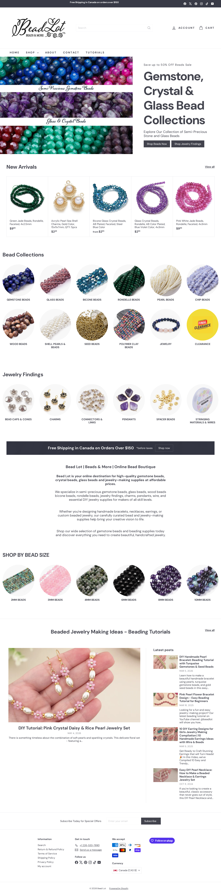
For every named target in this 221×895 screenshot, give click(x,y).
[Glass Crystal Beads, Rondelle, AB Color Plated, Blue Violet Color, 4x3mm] (152, 206)
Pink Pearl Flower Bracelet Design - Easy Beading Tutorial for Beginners (196, 698)
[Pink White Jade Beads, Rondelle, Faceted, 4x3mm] (194, 205)
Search (42, 845)
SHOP (31, 52)
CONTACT (71, 52)
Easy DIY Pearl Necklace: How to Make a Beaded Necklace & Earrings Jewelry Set (195, 775)
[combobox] (114, 27)
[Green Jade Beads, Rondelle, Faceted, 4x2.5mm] (27, 205)
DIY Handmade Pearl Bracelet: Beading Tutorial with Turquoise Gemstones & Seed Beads (196, 661)
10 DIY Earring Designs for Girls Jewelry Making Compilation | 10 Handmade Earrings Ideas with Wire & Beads (196, 735)
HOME (14, 52)
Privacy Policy (46, 862)
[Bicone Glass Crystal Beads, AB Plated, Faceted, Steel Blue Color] (110, 206)
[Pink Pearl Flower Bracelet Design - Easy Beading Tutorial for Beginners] (165, 700)
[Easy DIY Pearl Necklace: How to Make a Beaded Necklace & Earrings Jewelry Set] (165, 775)
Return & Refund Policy (51, 849)
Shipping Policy (46, 857)
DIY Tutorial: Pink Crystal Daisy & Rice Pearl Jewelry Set (74, 728)
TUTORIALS (95, 52)
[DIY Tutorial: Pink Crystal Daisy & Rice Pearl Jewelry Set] (74, 685)
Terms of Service (47, 853)
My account (44, 866)
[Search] (149, 27)
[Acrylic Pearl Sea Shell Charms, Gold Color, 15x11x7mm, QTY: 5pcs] (69, 206)
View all (210, 166)
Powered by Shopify (118, 888)
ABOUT (51, 52)
